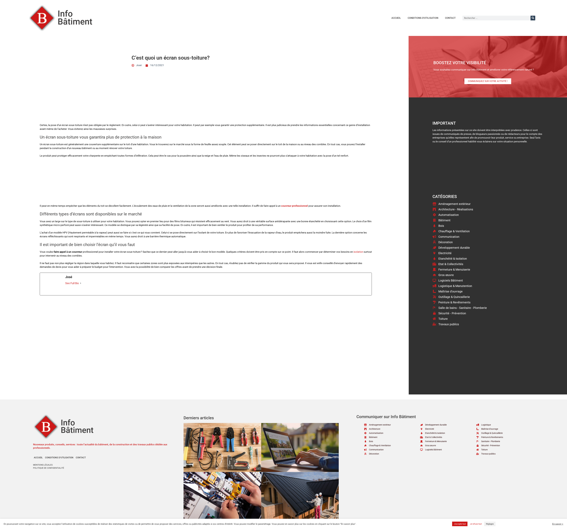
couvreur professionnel (294, 205)
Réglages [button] (490, 524)
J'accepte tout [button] (460, 524)
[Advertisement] (205, 182)
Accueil (396, 18)
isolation (358, 251)
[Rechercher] (533, 18)
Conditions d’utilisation (423, 18)
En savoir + (557, 524)
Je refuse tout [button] (476, 524)
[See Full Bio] (80, 283)
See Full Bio (72, 283)
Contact (450, 18)
